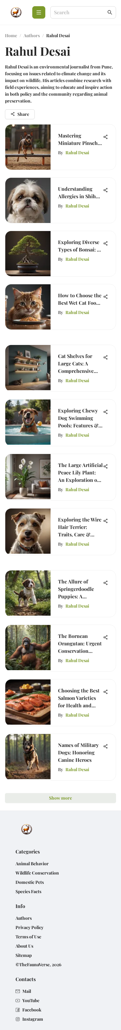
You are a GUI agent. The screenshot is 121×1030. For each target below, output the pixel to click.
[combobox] (80, 12)
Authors (32, 35)
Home (11, 35)
